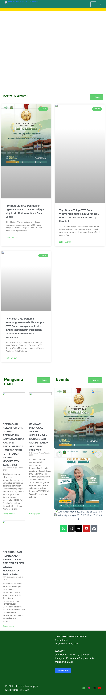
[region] (53, 46)
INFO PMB (63, 670)
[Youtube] (86, 528)
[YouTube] (99, 688)
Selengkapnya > (9, 514)
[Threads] (78, 528)
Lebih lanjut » (12, 238)
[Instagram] (71, 528)
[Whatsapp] (63, 528)
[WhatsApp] (83, 688)
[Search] (100, 4)
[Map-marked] (94, 528)
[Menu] (93, 4)
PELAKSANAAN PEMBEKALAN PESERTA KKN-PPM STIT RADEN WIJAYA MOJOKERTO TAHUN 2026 (13, 563)
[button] (53, 70)
